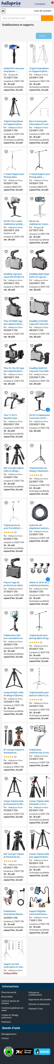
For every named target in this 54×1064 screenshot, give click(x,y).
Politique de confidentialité (35, 993)
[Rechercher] (47, 18)
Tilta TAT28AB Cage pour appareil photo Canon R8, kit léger (13, 322)
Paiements (6, 1022)
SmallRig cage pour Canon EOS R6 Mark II (14, 275)
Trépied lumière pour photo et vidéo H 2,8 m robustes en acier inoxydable (39, 694)
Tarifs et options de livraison (10, 1002)
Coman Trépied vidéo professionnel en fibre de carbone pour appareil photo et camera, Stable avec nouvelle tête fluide (14, 803)
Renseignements (8, 1034)
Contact (5, 1038)
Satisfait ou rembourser (39, 1004)
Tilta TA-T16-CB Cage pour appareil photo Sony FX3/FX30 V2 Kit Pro (14, 369)
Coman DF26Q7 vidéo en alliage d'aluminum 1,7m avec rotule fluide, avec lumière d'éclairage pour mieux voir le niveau (14, 694)
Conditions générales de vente (12, 1009)
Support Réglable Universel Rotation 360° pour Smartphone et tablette (38, 913)
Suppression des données (40, 999)
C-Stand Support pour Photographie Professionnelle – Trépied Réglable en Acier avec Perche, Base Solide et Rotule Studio (14, 175)
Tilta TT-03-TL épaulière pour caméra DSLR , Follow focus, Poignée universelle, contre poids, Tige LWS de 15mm (14, 417)
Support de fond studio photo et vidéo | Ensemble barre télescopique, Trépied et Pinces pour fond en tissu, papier (14, 965)
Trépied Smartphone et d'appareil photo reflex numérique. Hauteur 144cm (39, 70)
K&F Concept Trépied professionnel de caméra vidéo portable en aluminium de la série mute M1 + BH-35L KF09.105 (14, 855)
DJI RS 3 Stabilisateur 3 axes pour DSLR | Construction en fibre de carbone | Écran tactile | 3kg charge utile (39, 417)
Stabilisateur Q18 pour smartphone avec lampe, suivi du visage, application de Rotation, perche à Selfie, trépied (14, 637)
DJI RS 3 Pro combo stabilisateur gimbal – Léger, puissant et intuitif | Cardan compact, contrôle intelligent (14, 223)
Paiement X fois (36, 1008)
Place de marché (8, 992)
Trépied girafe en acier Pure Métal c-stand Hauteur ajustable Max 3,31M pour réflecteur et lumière (13, 527)
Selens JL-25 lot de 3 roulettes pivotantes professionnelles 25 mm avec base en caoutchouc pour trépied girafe (39, 584)
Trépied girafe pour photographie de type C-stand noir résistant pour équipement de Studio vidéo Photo (39, 637)
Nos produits (7, 996)
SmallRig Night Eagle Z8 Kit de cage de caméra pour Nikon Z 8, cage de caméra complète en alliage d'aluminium (39, 275)
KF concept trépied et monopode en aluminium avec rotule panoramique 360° (14, 751)
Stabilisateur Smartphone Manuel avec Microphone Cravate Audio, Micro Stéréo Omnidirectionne (13, 913)
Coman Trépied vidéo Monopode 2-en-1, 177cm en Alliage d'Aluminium (39, 803)
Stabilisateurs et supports (18, 24)
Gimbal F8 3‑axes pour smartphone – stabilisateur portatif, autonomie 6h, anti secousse (14, 70)
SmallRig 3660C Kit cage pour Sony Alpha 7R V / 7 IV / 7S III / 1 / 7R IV (39, 369)
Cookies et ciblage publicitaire (9, 1016)
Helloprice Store (41, 74)
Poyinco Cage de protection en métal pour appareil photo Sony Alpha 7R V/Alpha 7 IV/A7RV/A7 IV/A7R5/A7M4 (14, 584)
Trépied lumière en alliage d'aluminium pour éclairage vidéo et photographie (39, 469)
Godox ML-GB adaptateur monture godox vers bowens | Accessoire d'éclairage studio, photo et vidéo (39, 527)
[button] (50, 4)
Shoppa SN (13, 74)
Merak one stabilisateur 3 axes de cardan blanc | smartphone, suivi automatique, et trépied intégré (38, 223)
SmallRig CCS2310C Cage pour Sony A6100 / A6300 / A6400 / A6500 (39, 322)
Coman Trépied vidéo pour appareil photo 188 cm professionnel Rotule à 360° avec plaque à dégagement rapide (39, 855)
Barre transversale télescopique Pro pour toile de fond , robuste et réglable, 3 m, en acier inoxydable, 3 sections (39, 123)
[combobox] (19, 18)
